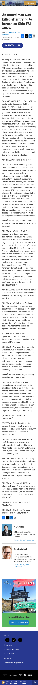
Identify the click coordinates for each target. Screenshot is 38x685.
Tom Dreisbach (20, 549)
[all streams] (35, 682)
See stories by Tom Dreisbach (21, 566)
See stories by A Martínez (24, 540)
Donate (31, 3)
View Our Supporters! (19, 622)
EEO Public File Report (11, 649)
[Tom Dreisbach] (7, 552)
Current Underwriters (19, 617)
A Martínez (13, 32)
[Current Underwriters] (19, 596)
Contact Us (8, 658)
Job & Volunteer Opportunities (14, 663)
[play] (3, 682)
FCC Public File (9, 654)
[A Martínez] (7, 530)
